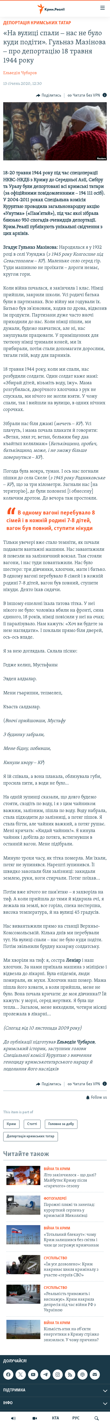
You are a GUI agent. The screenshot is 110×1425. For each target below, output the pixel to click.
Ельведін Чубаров (20, 73)
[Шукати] (97, 1418)
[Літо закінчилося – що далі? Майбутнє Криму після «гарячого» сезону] (23, 1175)
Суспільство (55, 1258)
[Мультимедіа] (35, 1418)
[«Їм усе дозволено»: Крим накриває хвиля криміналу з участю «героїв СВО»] (23, 1264)
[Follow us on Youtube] (33, 1374)
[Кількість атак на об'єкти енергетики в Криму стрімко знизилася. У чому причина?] (23, 1329)
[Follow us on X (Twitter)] (20, 1374)
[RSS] (70, 1374)
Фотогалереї (55, 1199)
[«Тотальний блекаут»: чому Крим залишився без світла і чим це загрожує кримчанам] (23, 1234)
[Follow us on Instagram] (58, 1374)
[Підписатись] (95, 1374)
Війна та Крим (57, 1169)
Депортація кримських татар (37, 23)
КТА (55, 1418)
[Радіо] (13, 1418)
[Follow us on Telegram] (45, 1374)
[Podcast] (82, 1374)
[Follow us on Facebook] (8, 1374)
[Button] (48, 95)
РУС (76, 1418)
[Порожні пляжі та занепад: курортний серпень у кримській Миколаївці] (23, 1205)
